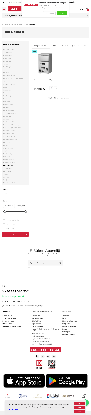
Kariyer (64, 329)
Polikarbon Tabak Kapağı (11, 125)
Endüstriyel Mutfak (8, 321)
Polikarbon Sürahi (9, 130)
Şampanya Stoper (9, 84)
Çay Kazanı (7, 151)
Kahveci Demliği (8, 159)
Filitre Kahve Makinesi (10, 183)
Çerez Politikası (13, 409)
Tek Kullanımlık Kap (9, 122)
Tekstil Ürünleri (7, 324)
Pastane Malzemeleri (9, 318)
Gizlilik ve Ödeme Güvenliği (42, 344)
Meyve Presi (7, 58)
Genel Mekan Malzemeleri (11, 326)
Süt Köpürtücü (8, 168)
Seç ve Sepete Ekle (79, 46)
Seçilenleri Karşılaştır (62, 46)
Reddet (79, 407)
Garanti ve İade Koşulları (40, 341)
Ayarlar (79, 411)
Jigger (5, 87)
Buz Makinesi (8, 165)
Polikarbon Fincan (9, 119)
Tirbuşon (6, 174)
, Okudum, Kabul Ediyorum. (43, 269)
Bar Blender (7, 116)
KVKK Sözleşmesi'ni (38, 268)
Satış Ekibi (66, 324)
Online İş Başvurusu (69, 326)
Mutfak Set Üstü (7, 316)
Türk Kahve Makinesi (10, 113)
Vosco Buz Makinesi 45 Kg (43, 80)
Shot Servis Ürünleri (9, 136)
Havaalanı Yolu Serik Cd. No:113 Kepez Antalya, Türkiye (24, 306)
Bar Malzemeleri (17, 24)
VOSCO (8, 194)
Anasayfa (5, 24)
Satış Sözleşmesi (38, 333)
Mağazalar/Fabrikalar (69, 321)
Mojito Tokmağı (8, 148)
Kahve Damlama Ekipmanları (13, 78)
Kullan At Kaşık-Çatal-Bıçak (12, 127)
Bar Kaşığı (6, 177)
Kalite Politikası (37, 318)
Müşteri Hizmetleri (68, 334)
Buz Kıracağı (7, 96)
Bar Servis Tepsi (8, 154)
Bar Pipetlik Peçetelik (10, 139)
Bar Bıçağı (6, 101)
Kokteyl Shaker (8, 93)
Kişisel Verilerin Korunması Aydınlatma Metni (45, 330)
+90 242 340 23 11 (17, 291)
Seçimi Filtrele (10, 234)
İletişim (64, 318)
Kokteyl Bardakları (9, 162)
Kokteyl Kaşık (7, 55)
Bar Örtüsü (7, 171)
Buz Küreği (7, 67)
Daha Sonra (49, 13)
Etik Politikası (36, 321)
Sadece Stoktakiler (13, 220)
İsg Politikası (36, 324)
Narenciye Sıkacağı (9, 110)
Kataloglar (66, 332)
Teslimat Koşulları (38, 336)
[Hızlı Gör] (51, 88)
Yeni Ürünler (10, 228)
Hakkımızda (36, 316)
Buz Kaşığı (6, 107)
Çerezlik (5, 64)
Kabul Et (80, 403)
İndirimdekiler (11, 224)
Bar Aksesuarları (8, 49)
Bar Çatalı (6, 180)
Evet (62, 13)
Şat (4, 81)
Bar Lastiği (6, 142)
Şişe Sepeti (6, 156)
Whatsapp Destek (14, 296)
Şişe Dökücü (7, 90)
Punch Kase (7, 61)
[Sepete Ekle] (55, 88)
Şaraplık (6, 72)
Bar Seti (5, 145)
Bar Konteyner (8, 99)
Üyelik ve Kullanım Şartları (41, 339)
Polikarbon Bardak (9, 75)
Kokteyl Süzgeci (8, 104)
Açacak (5, 70)
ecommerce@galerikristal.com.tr (17, 301)
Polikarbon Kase (8, 133)
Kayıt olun (60, 263)
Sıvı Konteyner (8, 52)
